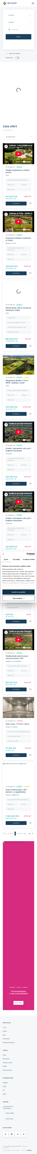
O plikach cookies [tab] (29, 559)
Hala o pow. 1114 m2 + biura (17, 724)
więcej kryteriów (14, 53)
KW (4, 1090)
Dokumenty (6, 1039)
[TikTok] (23, 1134)
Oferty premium (7, 1070)
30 (30, 833)
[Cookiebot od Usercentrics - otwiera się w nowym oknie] (26, 554)
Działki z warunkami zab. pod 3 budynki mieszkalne (18, 449)
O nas (4, 1027)
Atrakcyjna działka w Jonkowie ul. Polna (18, 239)
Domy (4, 1055)
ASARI (17, 1150)
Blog (4, 1035)
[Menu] (33, 3)
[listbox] (18, 15)
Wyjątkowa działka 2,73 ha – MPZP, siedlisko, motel (17, 381)
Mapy (4, 1094)
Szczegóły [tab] (16, 559)
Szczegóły (16, 203)
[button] (30, 203)
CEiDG (4, 1086)
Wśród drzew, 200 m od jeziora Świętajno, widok (18, 309)
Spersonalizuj (17, 598)
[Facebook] (5, 1134)
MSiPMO (5, 1083)
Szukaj (18, 36)
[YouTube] (17, 1134)
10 (25, 833)
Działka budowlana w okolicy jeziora (18, 171)
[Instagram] (11, 1134)
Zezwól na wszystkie (18, 592)
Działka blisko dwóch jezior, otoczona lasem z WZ (17, 657)
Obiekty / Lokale (7, 1062)
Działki (5, 1066)
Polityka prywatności (9, 1042)
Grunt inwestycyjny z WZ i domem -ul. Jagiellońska (16, 790)
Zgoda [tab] (6, 559)
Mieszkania (6, 1059)
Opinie (5, 1031)
